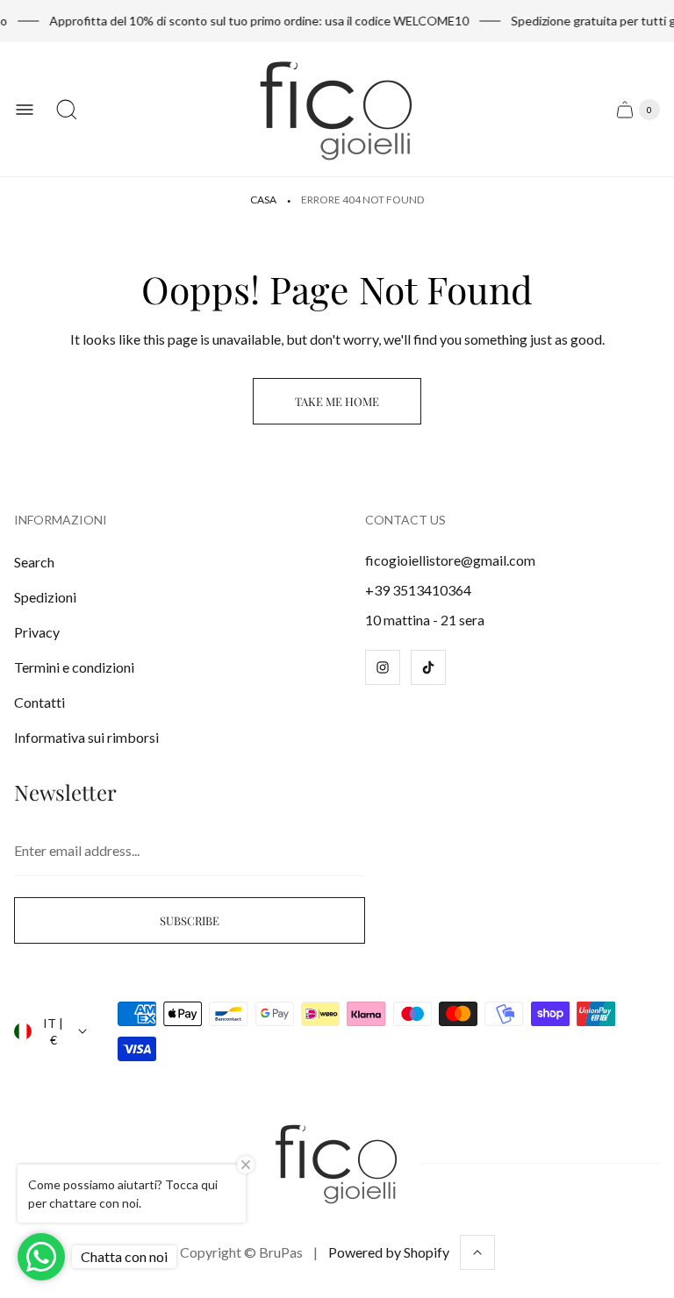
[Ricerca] (66, 109)
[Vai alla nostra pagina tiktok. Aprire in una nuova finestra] (428, 667)
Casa (263, 199)
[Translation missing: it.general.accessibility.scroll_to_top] (477, 1252)
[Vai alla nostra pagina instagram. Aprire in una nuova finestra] (382, 667)
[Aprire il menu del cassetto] (24, 109)
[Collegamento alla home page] (337, 1163)
